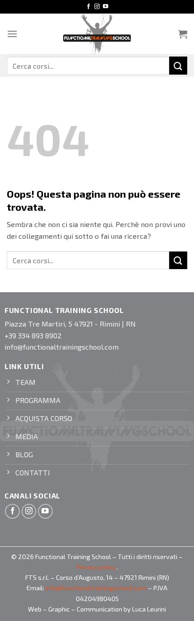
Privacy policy (96, 567)
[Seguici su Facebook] (88, 7)
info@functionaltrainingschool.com (96, 588)
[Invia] (178, 65)
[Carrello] (182, 34)
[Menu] (12, 34)
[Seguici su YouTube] (105, 7)
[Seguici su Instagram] (97, 7)
